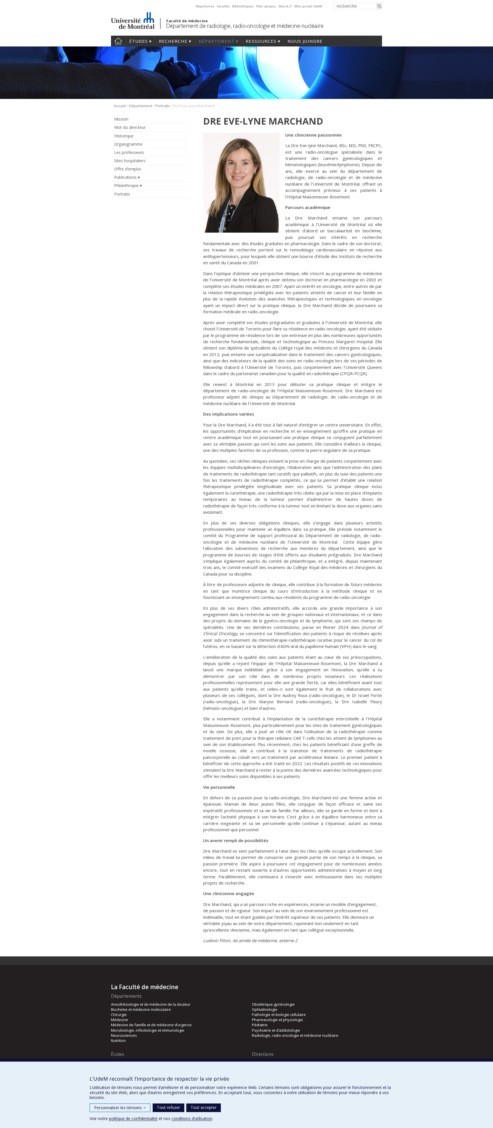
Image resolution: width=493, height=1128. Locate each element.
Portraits (162, 105)
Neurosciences (124, 1035)
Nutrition (118, 1040)
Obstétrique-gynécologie (273, 1004)
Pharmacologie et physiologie (277, 1019)
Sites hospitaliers (130, 160)
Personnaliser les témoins (120, 1107)
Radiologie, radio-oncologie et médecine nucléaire (295, 1035)
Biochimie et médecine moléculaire (141, 1009)
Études (138, 41)
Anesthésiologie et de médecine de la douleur (151, 1004)
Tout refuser (168, 1107)
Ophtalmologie (264, 1009)
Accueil (118, 41)
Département (217, 41)
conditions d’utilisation (191, 1118)
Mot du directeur (130, 127)
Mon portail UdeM (308, 6)
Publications (125, 177)
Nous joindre (305, 41)
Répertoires (205, 6)
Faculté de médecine (187, 20)
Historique (124, 136)
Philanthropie (126, 185)
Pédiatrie (260, 1024)
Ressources (261, 41)
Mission (121, 119)
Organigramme (128, 144)
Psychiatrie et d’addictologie (276, 1030)
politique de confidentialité (133, 1118)
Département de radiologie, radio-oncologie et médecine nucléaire (244, 26)
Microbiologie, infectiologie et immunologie (147, 1030)
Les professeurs (129, 152)
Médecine (119, 1019)
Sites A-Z (285, 6)
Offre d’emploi (127, 169)
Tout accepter (204, 1107)
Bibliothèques (242, 6)
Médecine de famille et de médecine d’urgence (151, 1024)
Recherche (173, 41)
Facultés (223, 6)
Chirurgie (119, 1014)
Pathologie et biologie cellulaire (279, 1014)
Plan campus (266, 6)
